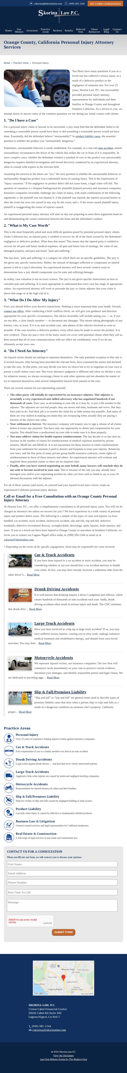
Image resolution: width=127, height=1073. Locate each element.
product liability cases (88, 136)
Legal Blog (106, 30)
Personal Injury (27, 735)
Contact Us (117, 30)
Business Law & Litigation (35, 821)
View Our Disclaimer (63, 1055)
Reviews (57, 30)
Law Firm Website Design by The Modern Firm (63, 1059)
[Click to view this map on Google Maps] (63, 994)
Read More (33, 574)
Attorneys (32, 30)
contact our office (14, 311)
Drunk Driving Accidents (56, 589)
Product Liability (28, 809)
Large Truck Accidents (54, 623)
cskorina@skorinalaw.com (48, 3)
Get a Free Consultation (105, 3)
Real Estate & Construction (36, 834)
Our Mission (19, 30)
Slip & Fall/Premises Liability (60, 692)
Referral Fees (80, 30)
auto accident (105, 148)
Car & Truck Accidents (54, 554)
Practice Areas (45, 30)
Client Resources (94, 30)
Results (69, 30)
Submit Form (63, 932)
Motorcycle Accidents (53, 657)
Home (8, 30)
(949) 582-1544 (77, 3)
